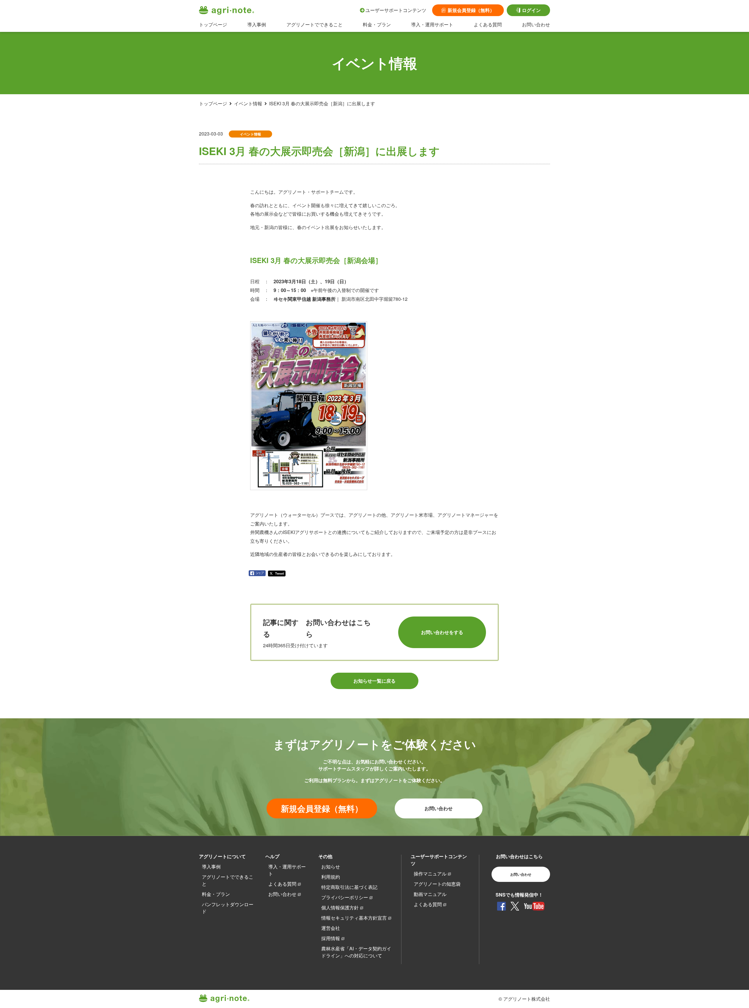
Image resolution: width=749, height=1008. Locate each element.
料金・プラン (377, 24)
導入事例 (256, 24)
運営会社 (330, 928)
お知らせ (330, 866)
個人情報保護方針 (340, 907)
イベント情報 (248, 103)
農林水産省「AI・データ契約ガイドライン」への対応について (356, 952)
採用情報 (330, 938)
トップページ (213, 24)
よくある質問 (488, 24)
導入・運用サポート (432, 24)
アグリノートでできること (314, 24)
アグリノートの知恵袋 (437, 883)
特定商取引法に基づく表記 (349, 887)
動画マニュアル (430, 894)
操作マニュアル (430, 873)
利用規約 (330, 876)
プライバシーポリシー (344, 897)
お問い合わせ (536, 24)
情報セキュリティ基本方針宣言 (354, 917)
